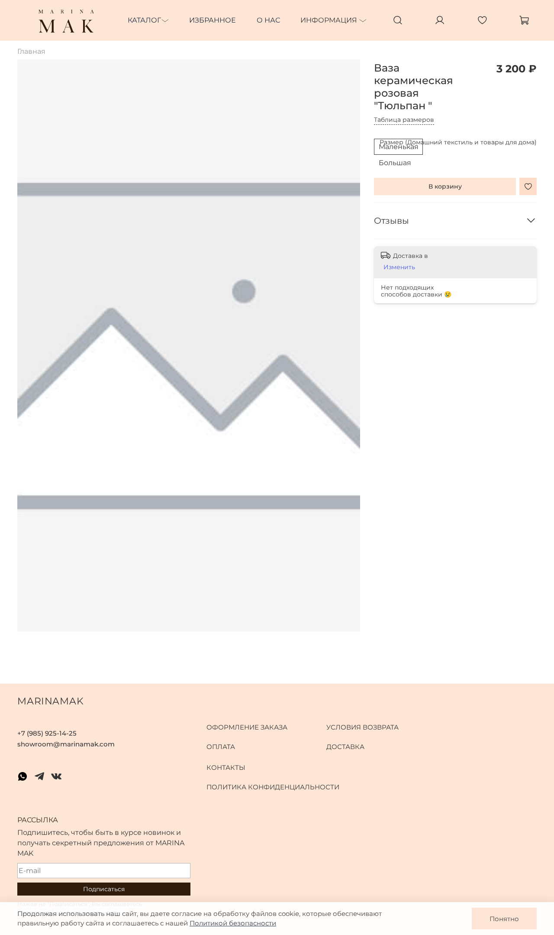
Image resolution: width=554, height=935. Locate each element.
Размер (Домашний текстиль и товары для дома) (458, 143)
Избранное (212, 20)
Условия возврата (362, 727)
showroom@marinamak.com (66, 744)
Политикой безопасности (233, 923)
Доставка (345, 747)
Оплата (220, 747)
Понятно (504, 919)
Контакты (225, 767)
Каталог (144, 20)
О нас (268, 20)
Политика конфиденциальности (272, 787)
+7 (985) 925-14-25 (47, 733)
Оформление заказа (246, 727)
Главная (31, 51)
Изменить (399, 267)
